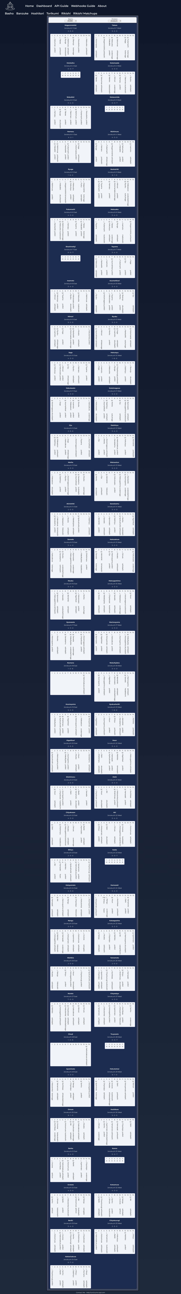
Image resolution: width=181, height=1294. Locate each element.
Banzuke (22, 13)
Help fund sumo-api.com (95, 1292)
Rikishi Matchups (85, 13)
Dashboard (44, 6)
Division (115, 19)
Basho (9, 13)
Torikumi (52, 13)
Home (29, 6)
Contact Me (80, 1292)
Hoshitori (37, 13)
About (102, 6)
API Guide (61, 6)
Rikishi (66, 13)
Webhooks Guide (83, 6)
